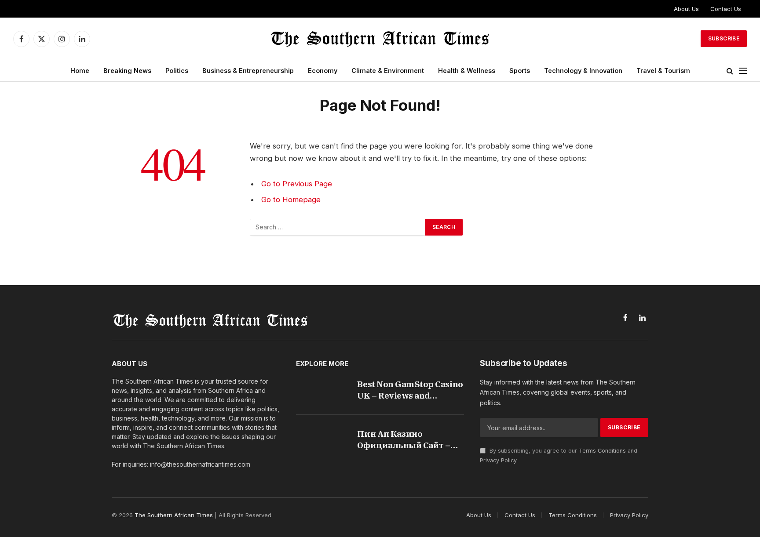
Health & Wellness (466, 70)
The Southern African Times (174, 515)
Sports (519, 70)
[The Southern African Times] (380, 39)
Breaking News (127, 70)
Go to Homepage (291, 199)
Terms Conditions (602, 450)
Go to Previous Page (296, 183)
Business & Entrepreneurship (248, 70)
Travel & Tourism (663, 70)
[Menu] (743, 71)
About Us (686, 8)
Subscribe (723, 38)
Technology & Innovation (583, 70)
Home (79, 70)
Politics (176, 70)
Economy (322, 70)
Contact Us (725, 8)
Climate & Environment (387, 70)
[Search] (730, 71)
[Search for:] (338, 227)
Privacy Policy (498, 460)
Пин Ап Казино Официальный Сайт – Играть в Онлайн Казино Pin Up (410, 439)
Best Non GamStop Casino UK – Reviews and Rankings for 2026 (410, 390)
